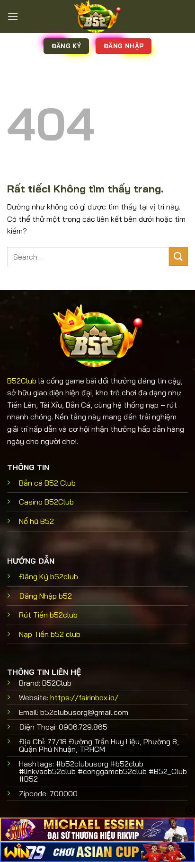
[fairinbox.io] (97, 16)
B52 (36, 521)
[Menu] (12, 16)
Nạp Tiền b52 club (49, 634)
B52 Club (47, 483)
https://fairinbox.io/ (84, 697)
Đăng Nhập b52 (45, 596)
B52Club (21, 380)
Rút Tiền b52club (48, 614)
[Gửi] (178, 256)
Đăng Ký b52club (48, 576)
